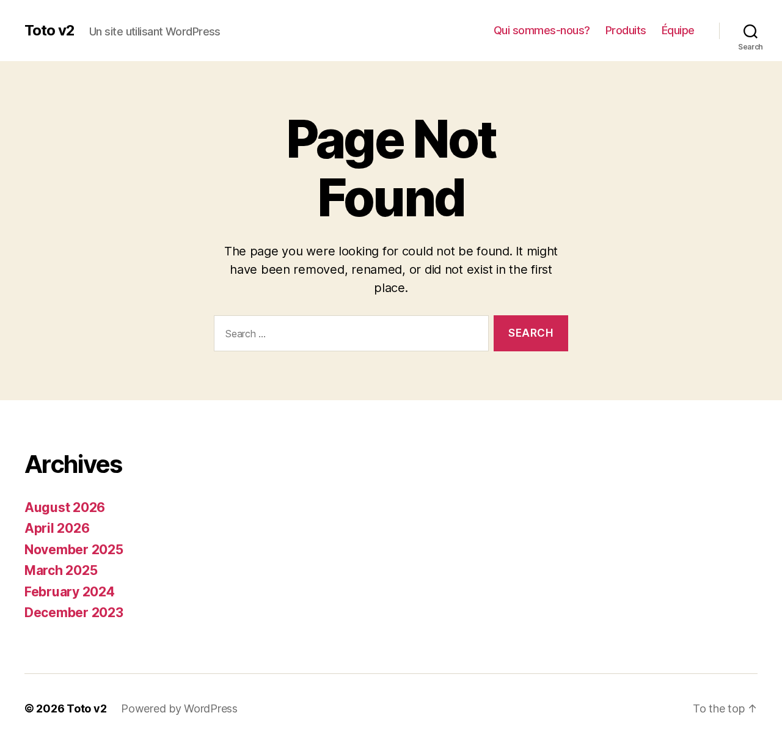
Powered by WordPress (179, 708)
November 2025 (73, 549)
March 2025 (60, 570)
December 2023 (73, 612)
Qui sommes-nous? (542, 30)
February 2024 (69, 591)
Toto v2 (49, 30)
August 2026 (64, 507)
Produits (625, 30)
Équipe (678, 30)
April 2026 (56, 528)
